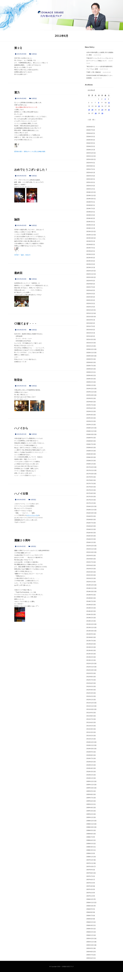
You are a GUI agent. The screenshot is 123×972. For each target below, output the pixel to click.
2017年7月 (89, 483)
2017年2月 (89, 500)
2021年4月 (89, 336)
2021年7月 (89, 326)
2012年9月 (89, 673)
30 (102, 113)
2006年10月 (90, 906)
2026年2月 (89, 146)
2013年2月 (89, 657)
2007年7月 (89, 876)
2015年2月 (89, 578)
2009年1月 (89, 817)
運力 (17, 92)
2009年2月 (89, 814)
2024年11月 (90, 195)
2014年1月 (89, 621)
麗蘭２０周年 (22, 540)
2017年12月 (90, 467)
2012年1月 (89, 699)
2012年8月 (89, 676)
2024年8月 (89, 205)
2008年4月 (89, 847)
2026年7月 (89, 130)
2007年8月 (89, 873)
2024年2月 (89, 225)
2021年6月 (89, 329)
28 (95, 113)
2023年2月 (89, 264)
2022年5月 (89, 293)
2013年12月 (90, 624)
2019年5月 (89, 411)
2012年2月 (89, 696)
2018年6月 (89, 447)
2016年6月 (89, 526)
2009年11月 (90, 784)
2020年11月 (90, 352)
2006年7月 (89, 915)
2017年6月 (89, 487)
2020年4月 (89, 375)
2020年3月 (89, 379)
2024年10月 (90, 198)
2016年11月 (90, 509)
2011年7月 (89, 719)
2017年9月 (89, 477)
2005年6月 (89, 958)
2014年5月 (89, 608)
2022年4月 (89, 297)
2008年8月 (89, 833)
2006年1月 (89, 935)
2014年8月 (89, 598)
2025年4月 (89, 179)
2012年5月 (89, 686)
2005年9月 (89, 948)
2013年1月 (89, 660)
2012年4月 (89, 690)
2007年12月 (90, 860)
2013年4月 (89, 650)
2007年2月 (89, 892)
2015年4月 (89, 572)
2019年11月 (90, 392)
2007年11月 (90, 863)
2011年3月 (89, 732)
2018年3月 (89, 457)
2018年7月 (89, 444)
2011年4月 (89, 729)
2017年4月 (89, 493)
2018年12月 (90, 428)
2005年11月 (90, 942)
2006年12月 (90, 899)
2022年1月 (89, 307)
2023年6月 (89, 251)
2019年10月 (90, 395)
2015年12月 (90, 545)
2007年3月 (89, 889)
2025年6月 (89, 172)
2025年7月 (89, 169)
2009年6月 (89, 801)
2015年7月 (89, 562)
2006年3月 (89, 928)
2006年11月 (90, 902)
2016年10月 (90, 513)
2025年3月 (89, 182)
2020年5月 (89, 372)
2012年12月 (90, 663)
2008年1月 (89, 856)
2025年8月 (89, 166)
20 (92, 110)
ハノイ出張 (21, 493)
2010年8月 (89, 755)
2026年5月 (89, 136)
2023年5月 (89, 254)
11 (109, 102)
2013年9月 (89, 634)
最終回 (18, 273)
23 (102, 110)
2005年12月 (90, 938)
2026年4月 (89, 140)
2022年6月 (89, 290)
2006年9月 (89, 909)
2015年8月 (89, 559)
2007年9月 (89, 869)
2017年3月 (89, 496)
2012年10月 (90, 670)
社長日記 (34, 54)
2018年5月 (89, 451)
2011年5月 (89, 726)
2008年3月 (89, 850)
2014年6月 (89, 604)
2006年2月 (89, 932)
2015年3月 (89, 575)
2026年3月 (89, 143)
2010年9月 (89, 752)
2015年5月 (89, 568)
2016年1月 (89, 542)
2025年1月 (89, 189)
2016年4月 (89, 532)
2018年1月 (89, 464)
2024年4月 (89, 218)
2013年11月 (90, 627)
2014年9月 (89, 595)
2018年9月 (89, 437)
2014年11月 (90, 588)
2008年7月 (89, 837)
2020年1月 (89, 385)
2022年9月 (89, 280)
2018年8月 (89, 441)
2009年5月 (89, 804)
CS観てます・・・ (25, 323)
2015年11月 (90, 549)
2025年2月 (89, 185)
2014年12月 (90, 585)
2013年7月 (89, 640)
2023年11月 (90, 235)
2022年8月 (89, 284)
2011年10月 (90, 709)
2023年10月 (90, 238)
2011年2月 (89, 735)
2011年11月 (90, 706)
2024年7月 (89, 208)
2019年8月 (89, 401)
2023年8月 (89, 244)
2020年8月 (89, 362)
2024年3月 (89, 221)
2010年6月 (89, 762)
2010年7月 (89, 758)
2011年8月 (89, 716)
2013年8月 (89, 637)
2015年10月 (90, 552)
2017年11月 (90, 470)
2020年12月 (90, 349)
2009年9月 (89, 791)
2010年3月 (89, 771)
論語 (17, 219)
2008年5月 (89, 843)
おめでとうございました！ (31, 169)
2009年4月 (89, 807)
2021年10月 (90, 316)
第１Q (18, 48)
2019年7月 (89, 405)
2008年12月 (90, 820)
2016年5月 (89, 529)
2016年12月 (90, 506)
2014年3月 (89, 614)
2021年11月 (90, 313)
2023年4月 (89, 257)
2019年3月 (89, 418)
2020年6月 (89, 369)
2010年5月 (89, 765)
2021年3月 (89, 339)
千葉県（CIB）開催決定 (93, 72)
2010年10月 (90, 748)
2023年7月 (89, 248)
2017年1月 (89, 503)
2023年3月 (89, 261)
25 (109, 110)
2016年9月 (89, 516)
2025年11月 (90, 156)
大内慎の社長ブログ (68, 966)
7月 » (93, 120)
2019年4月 (89, 415)
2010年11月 (90, 745)
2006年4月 (89, 925)
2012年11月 (90, 667)
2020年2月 (89, 382)
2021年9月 (89, 320)
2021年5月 (89, 333)
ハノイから (21, 428)
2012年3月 (89, 693)
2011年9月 (89, 712)
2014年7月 (89, 601)
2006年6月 (89, 919)
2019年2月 (89, 421)
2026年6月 (89, 133)
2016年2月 (89, 539)
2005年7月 (89, 955)
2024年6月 (89, 212)
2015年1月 (89, 581)
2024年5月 (89, 215)
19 (89, 110)
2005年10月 (90, 945)
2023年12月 (90, 231)
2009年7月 (89, 798)
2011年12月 (90, 703)
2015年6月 (89, 565)
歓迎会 (18, 379)
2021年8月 (89, 323)
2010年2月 (89, 775)
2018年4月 (89, 454)
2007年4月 (89, 886)
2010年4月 (89, 768)
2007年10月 (90, 866)
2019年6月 (89, 408)
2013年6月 (89, 644)
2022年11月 (90, 274)
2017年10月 (90, 473)
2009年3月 (89, 811)
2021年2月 (89, 343)
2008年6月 (89, 840)
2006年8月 (89, 912)
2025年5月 (89, 176)
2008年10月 (90, 827)
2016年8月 (89, 519)
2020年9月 (89, 359)
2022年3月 (89, 300)
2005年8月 (89, 951)
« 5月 (89, 120)
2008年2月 (89, 853)
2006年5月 (89, 922)
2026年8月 (89, 126)
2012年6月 (89, 683)
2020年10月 (90, 356)
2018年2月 (89, 460)
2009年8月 (89, 794)
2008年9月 (89, 830)
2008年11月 (90, 824)
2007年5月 (89, 883)
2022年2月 (89, 303)
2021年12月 (90, 310)
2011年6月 (89, 722)
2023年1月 (89, 267)
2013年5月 (89, 647)
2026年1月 (89, 149)
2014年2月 (89, 617)
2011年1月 (89, 739)
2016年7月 (89, 523)
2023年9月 (89, 241)
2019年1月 (89, 424)
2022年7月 (89, 287)
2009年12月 (90, 781)
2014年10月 (90, 591)
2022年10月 (90, 277)
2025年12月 (90, 153)
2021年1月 (89, 346)
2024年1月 (89, 228)
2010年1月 (89, 778)
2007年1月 (89, 896)
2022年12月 (90, 271)
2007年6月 (89, 879)
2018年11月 (90, 431)
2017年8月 (89, 480)
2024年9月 (89, 202)
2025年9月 (89, 162)
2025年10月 (90, 159)
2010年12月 (90, 742)
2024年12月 (90, 192)
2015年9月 (89, 555)
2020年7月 (89, 365)
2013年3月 (89, 654)
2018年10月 (90, 434)
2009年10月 (90, 788)
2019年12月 (90, 388)
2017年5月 (89, 490)
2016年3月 (89, 536)
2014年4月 (89, 611)
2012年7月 (89, 680)
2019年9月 (89, 398)
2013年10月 (90, 631)
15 (99, 106)
